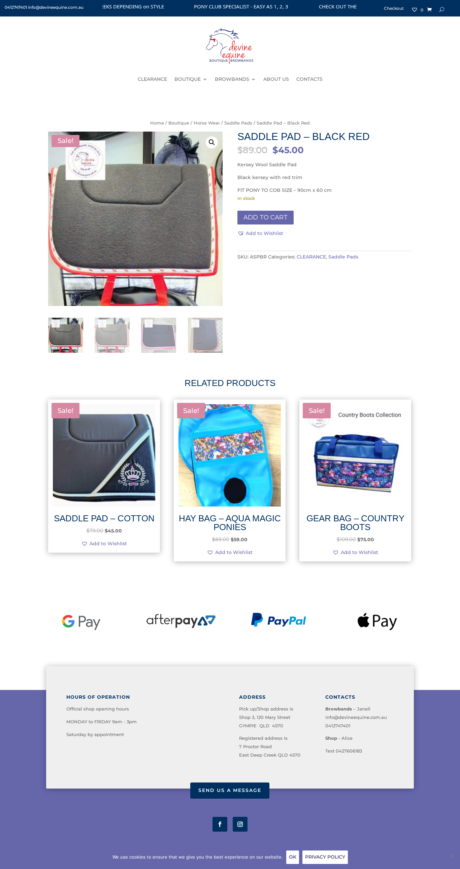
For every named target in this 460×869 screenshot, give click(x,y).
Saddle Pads (238, 123)
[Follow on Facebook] (219, 824)
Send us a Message (229, 790)
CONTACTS (309, 79)
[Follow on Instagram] (240, 824)
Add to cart (265, 217)
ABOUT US (276, 79)
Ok (292, 857)
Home (157, 123)
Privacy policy (325, 857)
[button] (212, 142)
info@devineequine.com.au (356, 717)
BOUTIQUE (187, 79)
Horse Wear (207, 123)
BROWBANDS (232, 79)
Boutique (178, 123)
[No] (451, 855)
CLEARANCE (152, 79)
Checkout (394, 8)
